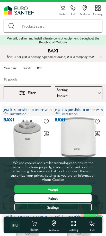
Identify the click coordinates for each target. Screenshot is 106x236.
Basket (63, 13)
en (14, 225)
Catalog (97, 13)
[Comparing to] (46, 133)
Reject (53, 198)
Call (73, 13)
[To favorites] (46, 122)
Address (85, 13)
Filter (32, 92)
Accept (53, 189)
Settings (53, 207)
